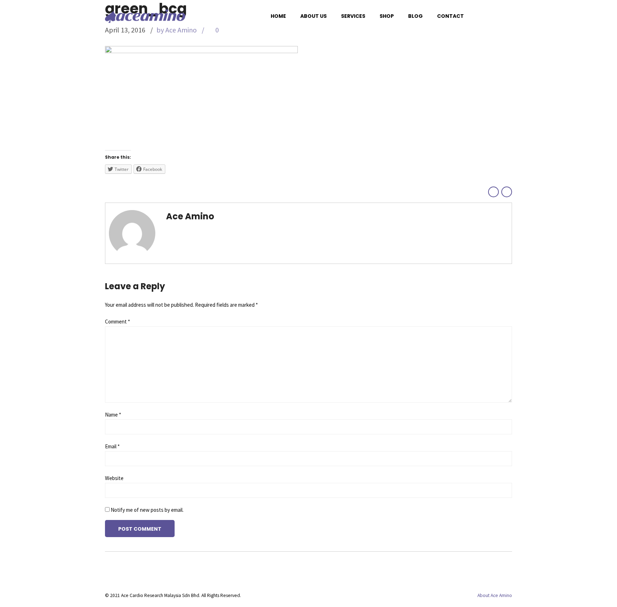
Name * (113, 414)
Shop (387, 16)
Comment (117, 321)
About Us (313, 16)
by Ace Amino (176, 29)
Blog (415, 16)
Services (353, 16)
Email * (112, 446)
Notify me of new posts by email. (147, 509)
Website (114, 478)
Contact (450, 16)
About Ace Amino (494, 595)
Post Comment (139, 528)
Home (278, 16)
